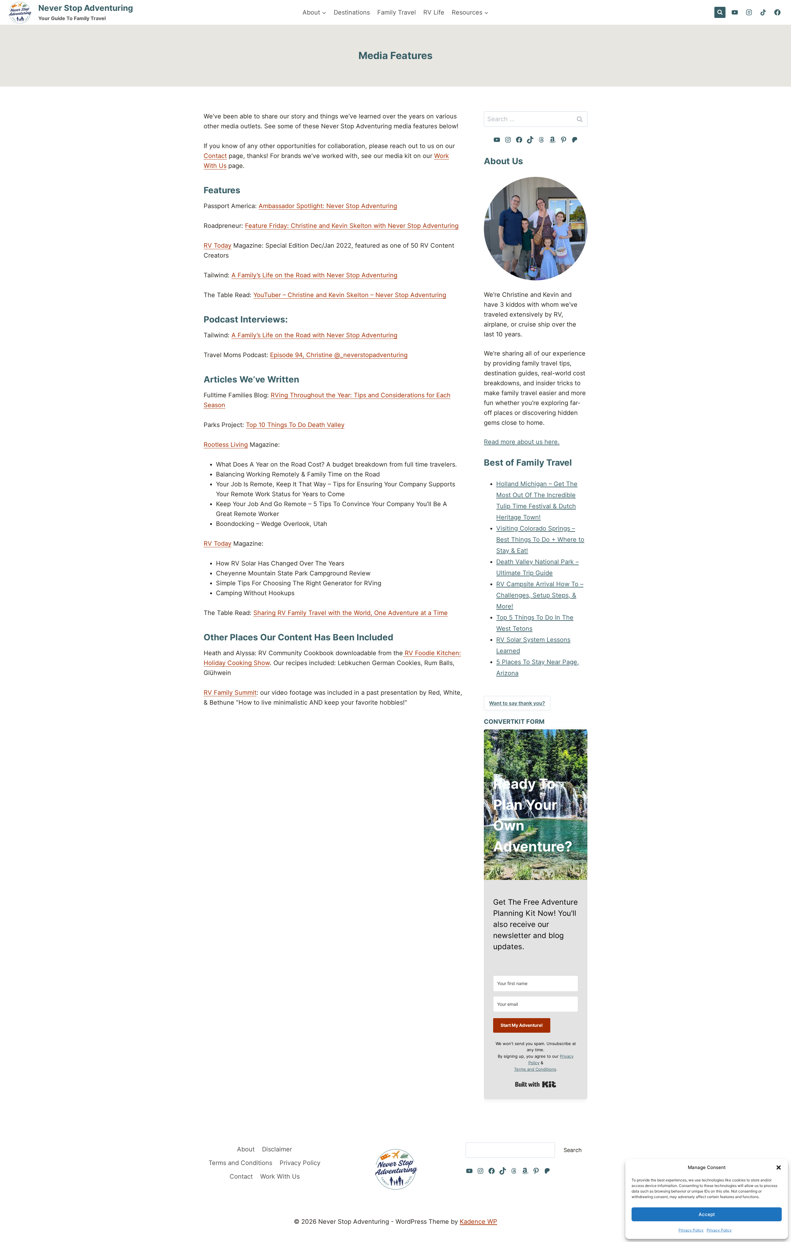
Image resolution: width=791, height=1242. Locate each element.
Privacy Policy (691, 1230)
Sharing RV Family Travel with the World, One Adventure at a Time (350, 613)
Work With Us (280, 1176)
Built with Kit (535, 1084)
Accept (707, 1214)
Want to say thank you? (517, 703)
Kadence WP (478, 1221)
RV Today (217, 245)
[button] (779, 1167)
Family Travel (396, 12)
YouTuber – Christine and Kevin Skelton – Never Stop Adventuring (349, 295)
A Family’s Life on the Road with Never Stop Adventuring (314, 275)
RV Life (433, 12)
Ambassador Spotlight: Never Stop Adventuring (328, 206)
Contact (215, 156)
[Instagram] (749, 12)
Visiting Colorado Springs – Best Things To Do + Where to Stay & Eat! (540, 539)
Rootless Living (226, 444)
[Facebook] (777, 12)
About (246, 1149)
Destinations (352, 12)
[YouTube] (735, 12)
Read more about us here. (522, 442)
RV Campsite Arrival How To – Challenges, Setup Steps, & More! (539, 595)
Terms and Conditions (535, 1069)
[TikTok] (763, 12)
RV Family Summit (230, 692)
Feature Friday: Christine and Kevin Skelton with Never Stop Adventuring (352, 225)
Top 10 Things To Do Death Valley (295, 425)
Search (573, 1150)
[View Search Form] (719, 12)
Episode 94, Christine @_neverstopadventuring (339, 355)
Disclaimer (277, 1149)
